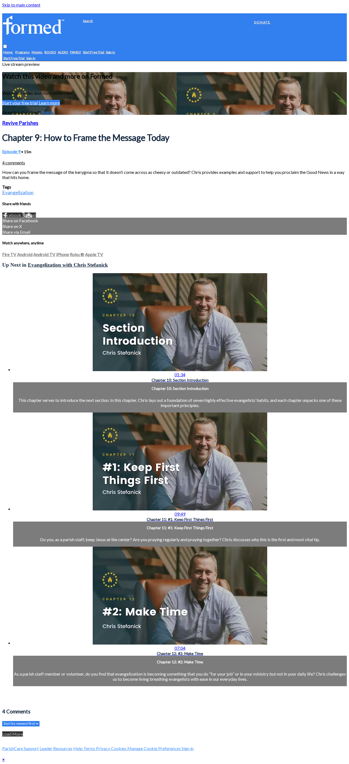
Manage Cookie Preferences (154, 748)
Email (31, 215)
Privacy (103, 748)
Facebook (12, 215)
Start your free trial (20, 102)
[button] (5, 46)
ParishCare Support (20, 748)
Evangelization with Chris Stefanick (68, 265)
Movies (37, 52)
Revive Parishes (20, 123)
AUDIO (63, 52)
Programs (22, 52)
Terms (89, 748)
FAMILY (75, 52)
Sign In (30, 58)
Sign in (110, 52)
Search (88, 21)
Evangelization (18, 192)
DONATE (262, 22)
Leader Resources (56, 748)
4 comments (13, 162)
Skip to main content (21, 4)
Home (8, 52)
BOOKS (50, 52)
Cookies (119, 748)
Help (78, 748)
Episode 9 (11, 151)
